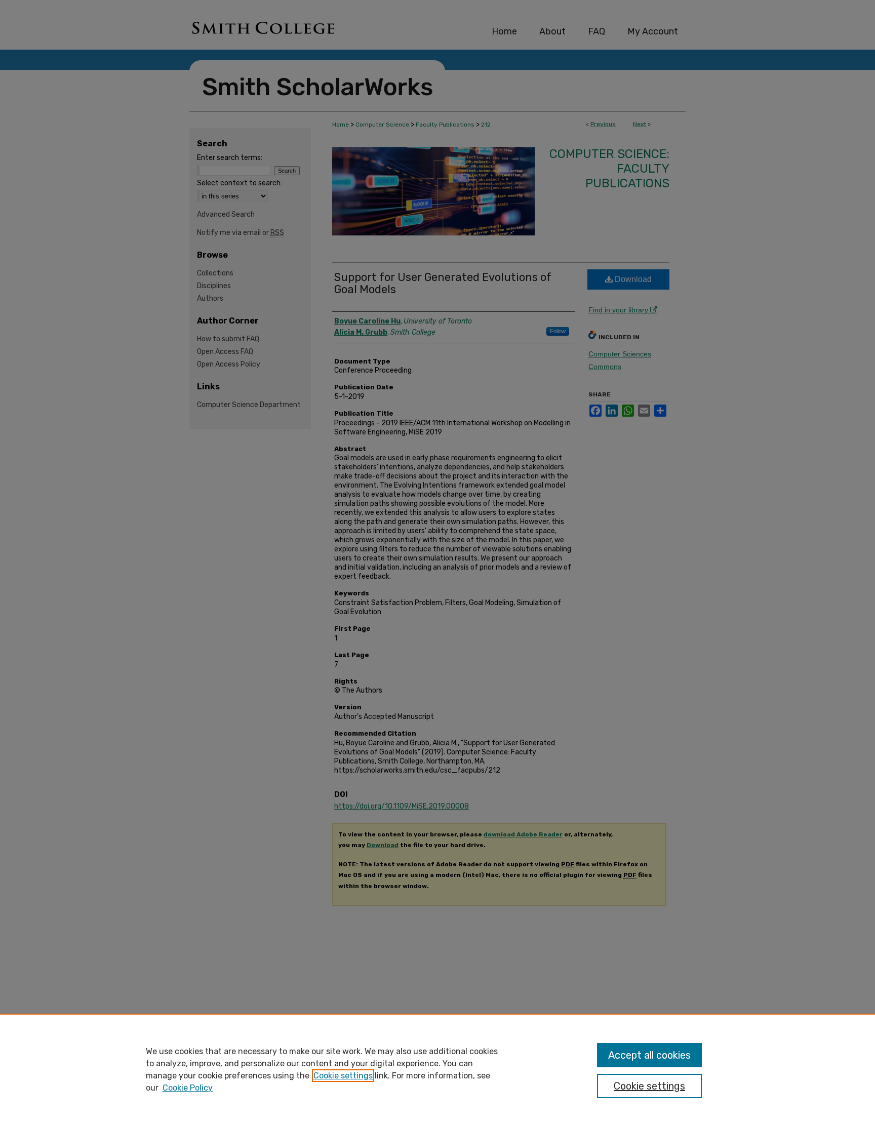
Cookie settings (343, 1075)
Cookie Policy (188, 1088)
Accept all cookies (649, 1055)
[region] (437, 1069)
